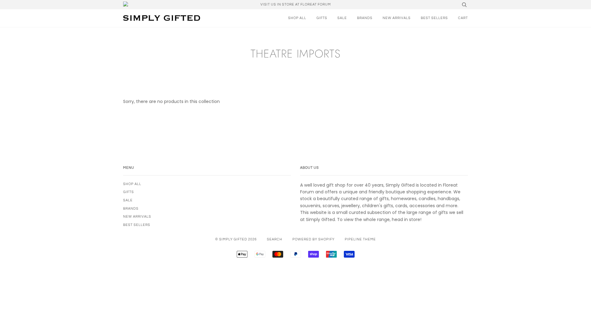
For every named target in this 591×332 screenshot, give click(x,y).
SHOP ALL (297, 18)
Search (274, 239)
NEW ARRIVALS (397, 18)
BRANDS (364, 18)
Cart (463, 18)
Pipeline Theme (360, 239)
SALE (342, 18)
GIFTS (321, 18)
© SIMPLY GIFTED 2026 (236, 239)
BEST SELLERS (434, 18)
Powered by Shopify (313, 239)
